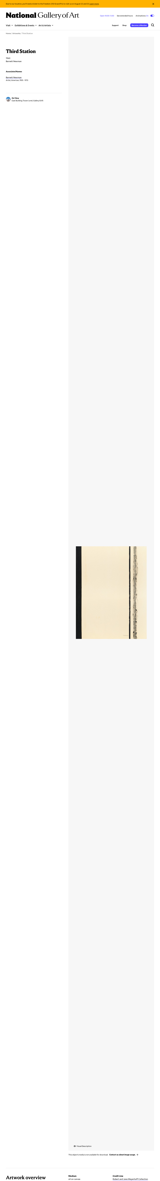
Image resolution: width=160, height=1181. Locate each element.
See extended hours (125, 15)
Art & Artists (45, 25)
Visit (8, 25)
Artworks (16, 33)
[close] (153, 4)
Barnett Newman (14, 77)
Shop (124, 25)
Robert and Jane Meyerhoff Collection (130, 1179)
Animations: (142, 16)
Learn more (94, 3)
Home (8, 33)
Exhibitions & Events (24, 25)
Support (115, 25)
